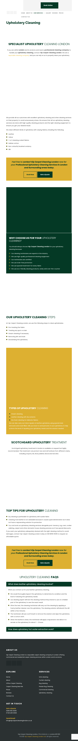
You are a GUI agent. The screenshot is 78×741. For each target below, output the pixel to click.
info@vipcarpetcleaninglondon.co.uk (19, 721)
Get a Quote (45, 175)
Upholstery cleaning (45, 693)
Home (23, 13)
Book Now (30, 175)
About (8, 680)
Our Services (38, 13)
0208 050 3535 (11, 711)
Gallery (48, 13)
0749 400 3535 (11, 713)
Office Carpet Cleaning (14, 683)
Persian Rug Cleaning (46, 686)
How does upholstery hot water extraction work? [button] (31, 629)
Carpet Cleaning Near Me (14, 686)
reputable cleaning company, (18, 55)
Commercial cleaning (46, 690)
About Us (29, 13)
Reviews (55, 13)
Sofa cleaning (43, 677)
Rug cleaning (43, 683)
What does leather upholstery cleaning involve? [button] (30, 584)
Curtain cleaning (44, 680)
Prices (61, 13)
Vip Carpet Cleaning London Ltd (35, 736)
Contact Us (25, 17)
